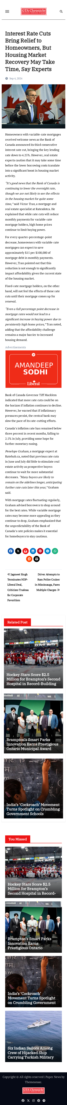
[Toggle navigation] (7, 11)
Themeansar (33, 1082)
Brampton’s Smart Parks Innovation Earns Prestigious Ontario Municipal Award (32, 744)
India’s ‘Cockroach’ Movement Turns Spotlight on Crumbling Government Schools (33, 809)
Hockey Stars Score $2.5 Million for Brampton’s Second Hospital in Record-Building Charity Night (33, 681)
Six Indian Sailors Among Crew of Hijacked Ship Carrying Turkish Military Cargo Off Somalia (31, 1054)
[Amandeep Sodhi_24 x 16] (33, 371)
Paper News (53, 1077)
